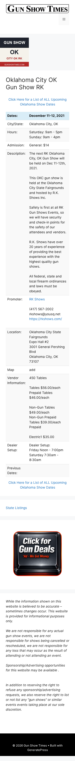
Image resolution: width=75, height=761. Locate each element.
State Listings (16, 508)
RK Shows (37, 299)
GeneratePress (37, 750)
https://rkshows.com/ (45, 319)
